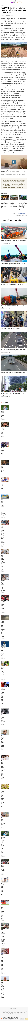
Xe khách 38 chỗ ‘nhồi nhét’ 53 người (10, 328)
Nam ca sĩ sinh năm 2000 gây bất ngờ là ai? (2, 889)
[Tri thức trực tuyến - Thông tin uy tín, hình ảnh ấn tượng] (16, 1)
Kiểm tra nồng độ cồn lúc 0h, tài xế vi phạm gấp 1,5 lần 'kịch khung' (4, 205)
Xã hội (3, 5)
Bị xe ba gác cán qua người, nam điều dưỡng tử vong (13, 205)
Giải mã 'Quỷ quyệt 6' (2, 469)
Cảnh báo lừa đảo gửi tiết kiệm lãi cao (3, 822)
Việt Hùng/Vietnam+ (20, 213)
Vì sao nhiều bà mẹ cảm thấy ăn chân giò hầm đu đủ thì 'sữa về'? (2, 798)
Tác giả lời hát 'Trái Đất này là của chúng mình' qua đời (2, 742)
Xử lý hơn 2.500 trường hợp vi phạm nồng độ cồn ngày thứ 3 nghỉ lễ (3, 936)
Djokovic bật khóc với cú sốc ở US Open (3, 651)
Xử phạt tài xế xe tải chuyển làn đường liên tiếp (13, 372)
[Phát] (14, 162)
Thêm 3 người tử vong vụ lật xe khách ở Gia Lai (13, 263)
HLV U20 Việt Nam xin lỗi (2, 485)
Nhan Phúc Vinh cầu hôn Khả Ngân (2, 432)
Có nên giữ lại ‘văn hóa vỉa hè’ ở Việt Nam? (12, 284)
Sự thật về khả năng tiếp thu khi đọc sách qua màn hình (3, 562)
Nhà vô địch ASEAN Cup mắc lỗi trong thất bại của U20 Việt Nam (3, 845)
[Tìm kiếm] (26, 2)
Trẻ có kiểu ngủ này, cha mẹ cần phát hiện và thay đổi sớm (2, 963)
